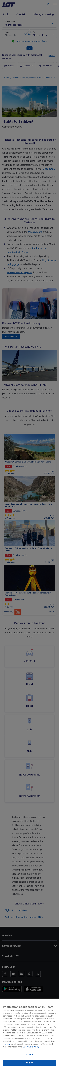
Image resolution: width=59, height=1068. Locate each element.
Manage (29, 1054)
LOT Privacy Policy (31, 1047)
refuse (7, 1044)
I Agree (29, 1062)
